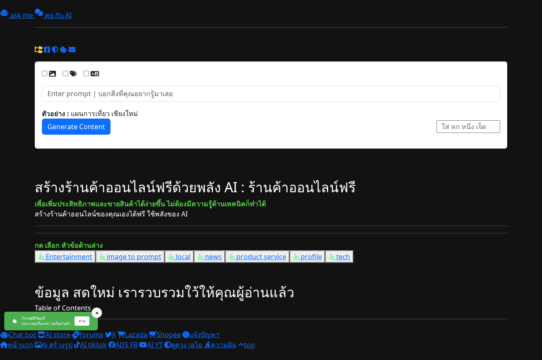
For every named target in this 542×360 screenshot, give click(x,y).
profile (310, 256)
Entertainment (68, 256)
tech (342, 256)
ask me (21, 15)
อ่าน (82, 320)
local (182, 256)
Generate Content (76, 126)
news (212, 256)
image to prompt (133, 256)
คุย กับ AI (57, 15)
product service (260, 256)
